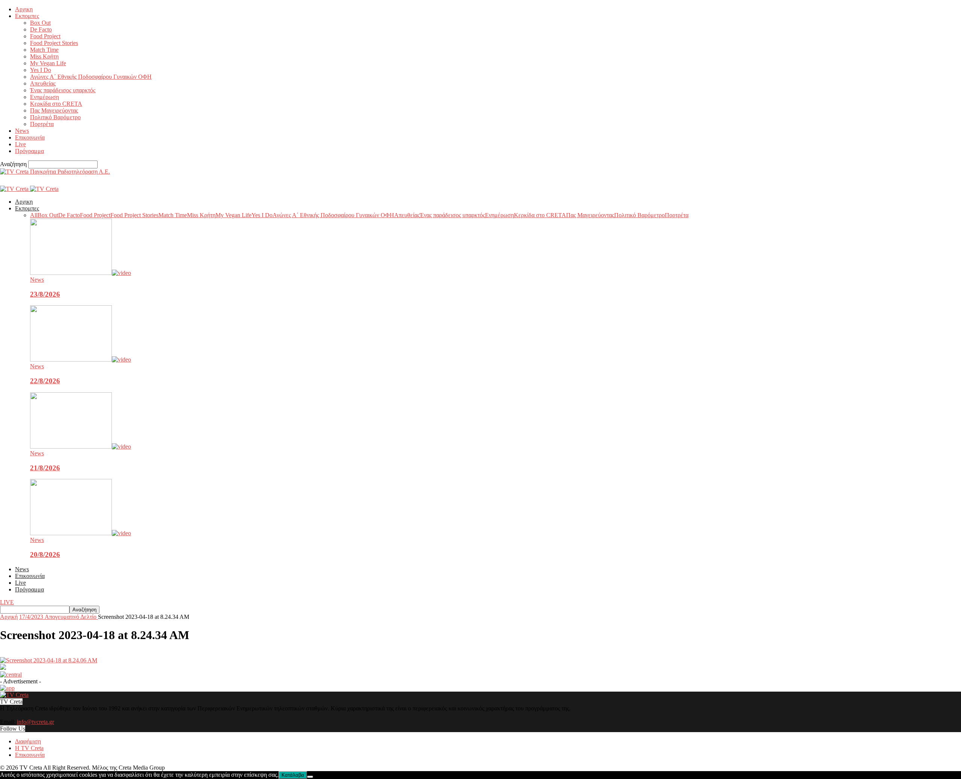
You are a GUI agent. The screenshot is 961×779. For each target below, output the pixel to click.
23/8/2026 (45, 294)
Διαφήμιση (28, 741)
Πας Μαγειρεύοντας (54, 110)
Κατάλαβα (293, 775)
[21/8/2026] (80, 446)
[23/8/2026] (80, 273)
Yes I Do (40, 70)
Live (20, 144)
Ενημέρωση (44, 97)
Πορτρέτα (42, 124)
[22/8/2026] (80, 359)
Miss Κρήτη (44, 56)
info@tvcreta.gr (35, 722)
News (22, 131)
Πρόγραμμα (29, 151)
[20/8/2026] (80, 533)
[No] (310, 777)
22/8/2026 (45, 381)
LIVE (7, 602)
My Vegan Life (48, 63)
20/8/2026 (45, 554)
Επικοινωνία (30, 137)
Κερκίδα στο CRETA (56, 104)
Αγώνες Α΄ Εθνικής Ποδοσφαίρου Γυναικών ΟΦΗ (91, 77)
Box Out (40, 23)
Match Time (44, 50)
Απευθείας (43, 83)
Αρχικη (24, 9)
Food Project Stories (54, 43)
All (34, 215)
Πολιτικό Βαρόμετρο (55, 117)
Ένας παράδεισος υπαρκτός (62, 90)
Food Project (45, 36)
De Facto (41, 29)
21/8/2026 (45, 468)
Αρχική (9, 617)
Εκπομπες (27, 16)
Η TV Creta (29, 748)
